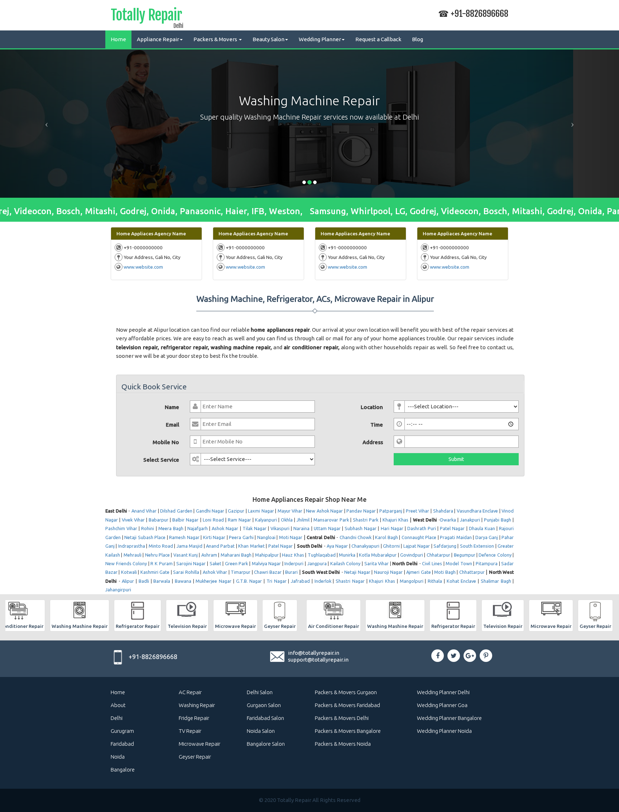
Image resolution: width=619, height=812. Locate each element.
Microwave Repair (199, 744)
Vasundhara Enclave (477, 510)
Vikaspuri (279, 528)
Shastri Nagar (350, 580)
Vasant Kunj (185, 554)
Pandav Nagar (361, 510)
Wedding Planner (320, 39)
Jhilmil (303, 519)
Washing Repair (197, 705)
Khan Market (251, 545)
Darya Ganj (486, 537)
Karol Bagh (386, 537)
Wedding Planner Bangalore (449, 718)
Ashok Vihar (215, 572)
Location (372, 407)
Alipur (128, 580)
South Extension (477, 545)
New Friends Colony (126, 563)
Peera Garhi (241, 537)
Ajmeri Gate (418, 572)
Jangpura (317, 563)
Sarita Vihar (376, 563)
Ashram (209, 554)
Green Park (236, 563)
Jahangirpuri (118, 589)
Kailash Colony (345, 563)
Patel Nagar (452, 528)
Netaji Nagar (357, 572)
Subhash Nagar (360, 528)
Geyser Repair (195, 757)
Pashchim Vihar (121, 528)
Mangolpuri (411, 580)
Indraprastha (131, 545)
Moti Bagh (444, 572)
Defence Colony (495, 554)
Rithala (435, 580)
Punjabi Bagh (497, 519)
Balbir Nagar (185, 519)
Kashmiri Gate (154, 572)
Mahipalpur (267, 554)
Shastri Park (365, 519)
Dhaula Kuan (482, 528)
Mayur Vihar (290, 510)
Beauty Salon (268, 39)
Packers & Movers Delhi (342, 718)
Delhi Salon (260, 692)
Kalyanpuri (266, 519)
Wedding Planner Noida (444, 731)
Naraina (301, 528)
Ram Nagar (239, 519)
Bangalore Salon (266, 744)
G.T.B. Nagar (249, 580)
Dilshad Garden (176, 510)
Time (376, 425)
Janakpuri (470, 519)
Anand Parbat (220, 545)
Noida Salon (261, 731)
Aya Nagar (337, 545)
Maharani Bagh (236, 554)
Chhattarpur (472, 572)
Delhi (117, 718)
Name (172, 407)
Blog (417, 39)
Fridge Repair (194, 718)
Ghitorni (391, 545)
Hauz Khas (293, 554)
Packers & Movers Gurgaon (346, 692)
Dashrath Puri (421, 528)
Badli (144, 580)
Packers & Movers (215, 39)
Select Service (161, 460)
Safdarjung (444, 545)
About (118, 705)
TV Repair (190, 731)
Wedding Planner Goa (442, 705)
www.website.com (143, 267)
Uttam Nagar (327, 528)
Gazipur (236, 510)
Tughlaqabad (322, 554)
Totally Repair (146, 16)
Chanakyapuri (365, 545)
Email (172, 425)
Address (373, 442)
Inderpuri (293, 563)
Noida (118, 757)
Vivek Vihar (133, 519)
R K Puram (161, 563)
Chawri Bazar (268, 572)
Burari (291, 572)
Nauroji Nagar (388, 572)
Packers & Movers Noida (343, 744)
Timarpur (240, 572)
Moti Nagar (291, 537)
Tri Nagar (277, 580)
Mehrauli (132, 554)
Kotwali (129, 572)
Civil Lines (432, 563)
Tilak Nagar (255, 528)
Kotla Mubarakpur (378, 554)
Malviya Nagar (266, 563)
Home (118, 39)
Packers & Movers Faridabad (347, 705)
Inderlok (323, 580)
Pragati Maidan (456, 537)
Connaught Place (419, 537)
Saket (215, 563)
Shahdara (443, 510)
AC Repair (190, 692)
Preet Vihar (418, 510)
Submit (456, 459)
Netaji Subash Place (144, 537)
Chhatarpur (438, 554)
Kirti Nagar (214, 537)
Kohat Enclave (461, 580)
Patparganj (390, 510)
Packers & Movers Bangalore (348, 731)
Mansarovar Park (331, 519)
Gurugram (122, 731)
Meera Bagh (170, 528)
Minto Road (161, 545)
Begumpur (464, 554)
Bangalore (123, 770)
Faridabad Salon (265, 718)
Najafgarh (197, 528)
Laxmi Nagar (261, 510)
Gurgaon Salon (264, 705)
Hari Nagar (392, 528)
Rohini (147, 528)
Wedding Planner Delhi (443, 692)
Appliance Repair (158, 39)
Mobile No (166, 442)
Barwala (161, 580)
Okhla (287, 519)
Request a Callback (378, 39)
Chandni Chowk (356, 537)
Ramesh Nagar (184, 537)
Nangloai (266, 537)
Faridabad (122, 744)
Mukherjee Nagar (213, 580)
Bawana (183, 580)
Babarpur (158, 519)
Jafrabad (300, 580)
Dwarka (448, 519)
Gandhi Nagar (210, 510)
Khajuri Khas (395, 519)
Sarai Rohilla (186, 572)
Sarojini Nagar (191, 563)
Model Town (459, 563)
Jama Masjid (189, 545)
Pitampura (487, 563)
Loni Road (213, 519)
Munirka (347, 554)
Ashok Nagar (225, 528)
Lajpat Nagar (416, 545)
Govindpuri (411, 554)
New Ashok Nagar (324, 510)
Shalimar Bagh (496, 580)
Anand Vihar (144, 510)
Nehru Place (157, 554)
